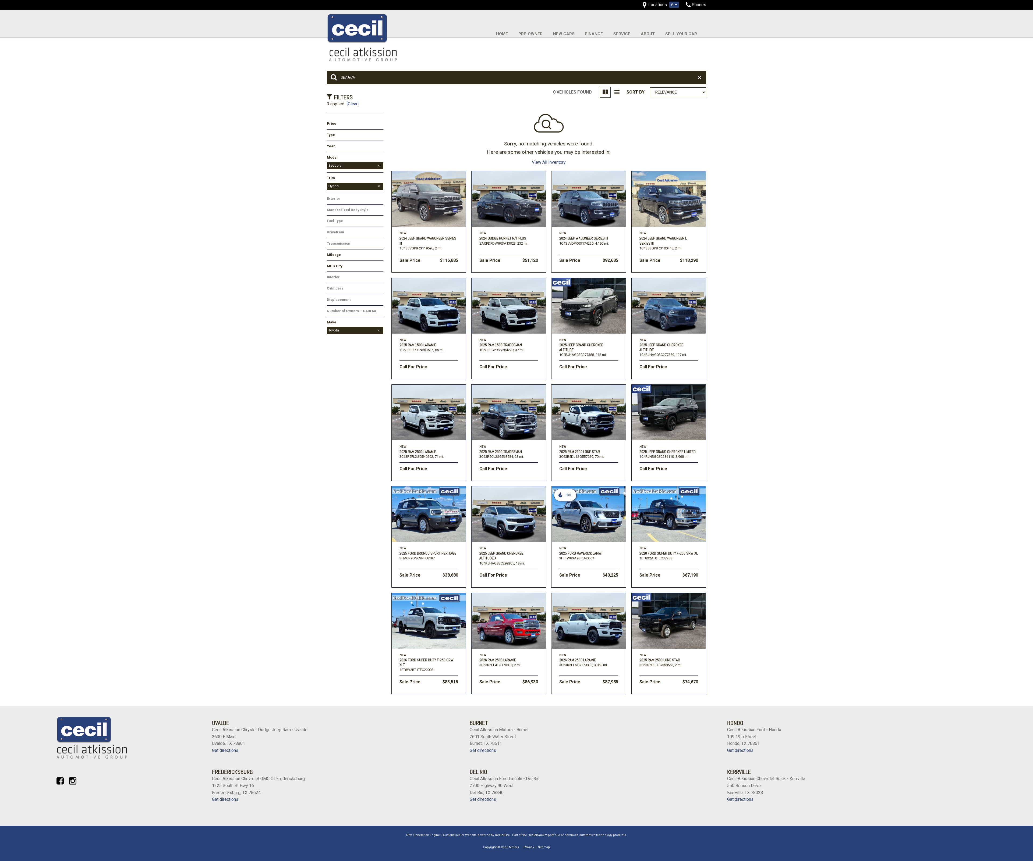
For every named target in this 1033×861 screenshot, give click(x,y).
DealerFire (502, 835)
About (648, 33)
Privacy (529, 847)
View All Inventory (549, 162)
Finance (594, 33)
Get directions (225, 750)
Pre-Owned (530, 33)
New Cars (564, 33)
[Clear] (353, 103)
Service (621, 33)
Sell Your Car (681, 33)
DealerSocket (537, 835)
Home (502, 33)
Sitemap (544, 847)
